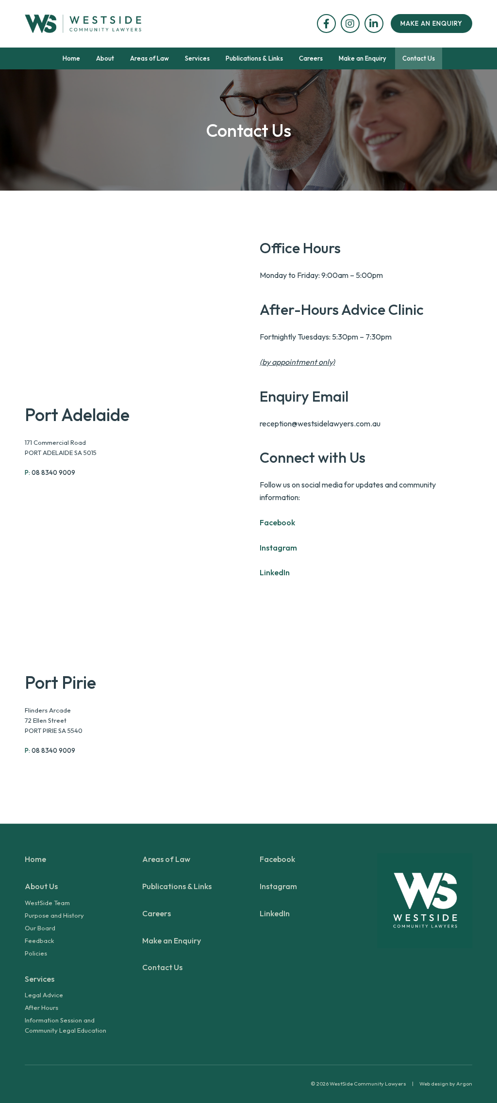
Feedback (39, 940)
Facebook (277, 522)
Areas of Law (149, 58)
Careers (311, 58)
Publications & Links (254, 58)
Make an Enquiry (431, 23)
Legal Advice (44, 995)
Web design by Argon (445, 1083)
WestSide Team (47, 903)
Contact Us (418, 58)
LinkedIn (275, 572)
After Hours (41, 1007)
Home (71, 58)
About (105, 58)
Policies (36, 953)
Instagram (278, 547)
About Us (41, 886)
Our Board (40, 928)
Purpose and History (54, 915)
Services (197, 58)
